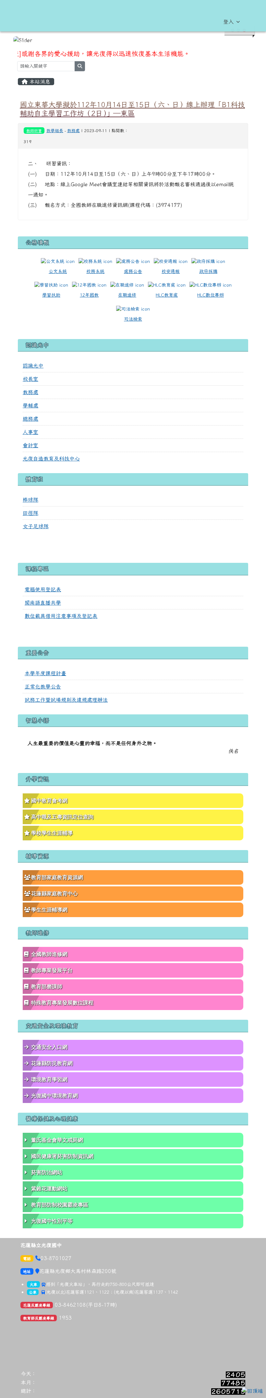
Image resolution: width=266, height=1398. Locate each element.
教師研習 (34, 130)
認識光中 (33, 365)
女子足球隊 (36, 526)
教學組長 (54, 131)
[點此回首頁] (133, 40)
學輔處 (30, 405)
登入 (228, 21)
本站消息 (39, 81)
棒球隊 (30, 499)
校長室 (30, 378)
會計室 (30, 445)
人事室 (30, 432)
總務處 (30, 418)
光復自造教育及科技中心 (51, 458)
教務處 (73, 131)
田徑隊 (30, 513)
